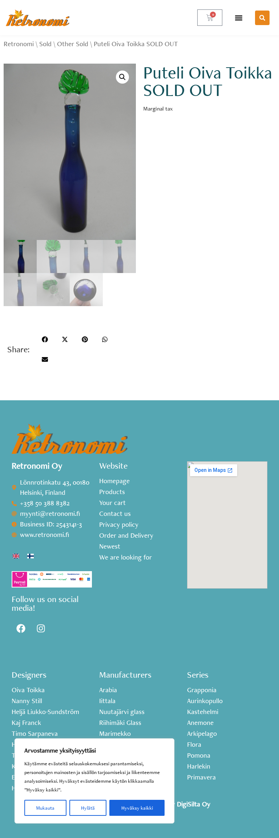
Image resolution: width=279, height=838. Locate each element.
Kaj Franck (26, 722)
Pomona (198, 755)
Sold (45, 43)
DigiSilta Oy (193, 804)
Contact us (115, 513)
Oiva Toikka (28, 690)
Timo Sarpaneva (35, 733)
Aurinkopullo (205, 701)
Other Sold (72, 43)
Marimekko (115, 733)
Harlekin (198, 766)
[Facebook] (21, 629)
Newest (109, 546)
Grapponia (202, 690)
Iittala (107, 701)
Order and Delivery (126, 535)
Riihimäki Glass (120, 722)
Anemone (200, 722)
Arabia (108, 690)
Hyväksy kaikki (137, 808)
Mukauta (45, 808)
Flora (194, 744)
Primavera (201, 777)
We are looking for (125, 557)
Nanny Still (27, 701)
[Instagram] (41, 629)
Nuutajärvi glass (122, 711)
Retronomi (19, 43)
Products (112, 492)
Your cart (112, 502)
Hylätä (88, 808)
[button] (239, 18)
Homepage (114, 481)
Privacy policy (118, 524)
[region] (94, 780)
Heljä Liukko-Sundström (45, 711)
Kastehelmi (202, 711)
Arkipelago (202, 733)
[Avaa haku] (262, 18)
